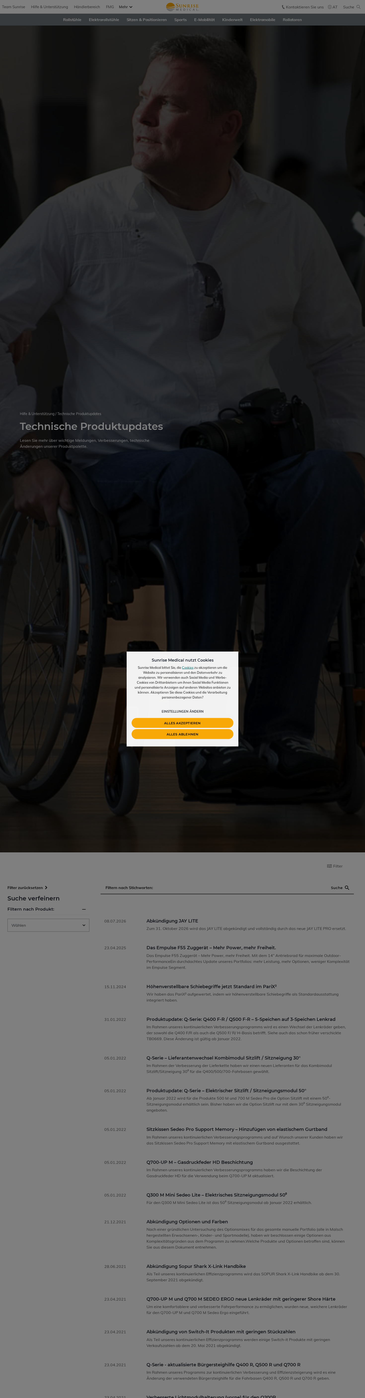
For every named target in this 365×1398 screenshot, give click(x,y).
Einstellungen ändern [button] (183, 711)
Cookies (187, 668)
